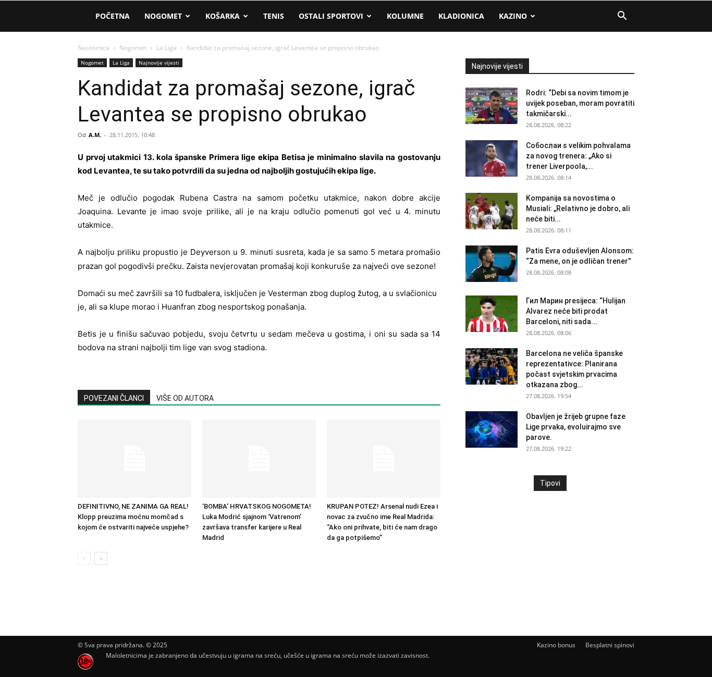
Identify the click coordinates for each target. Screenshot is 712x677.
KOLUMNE (405, 16)
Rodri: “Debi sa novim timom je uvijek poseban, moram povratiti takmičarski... (580, 103)
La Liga (166, 47)
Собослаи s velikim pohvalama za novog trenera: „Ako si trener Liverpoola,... (578, 155)
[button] (621, 17)
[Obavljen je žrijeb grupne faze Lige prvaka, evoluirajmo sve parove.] (491, 429)
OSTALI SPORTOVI (331, 16)
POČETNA (112, 16)
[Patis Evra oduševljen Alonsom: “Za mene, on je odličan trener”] (491, 263)
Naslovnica (93, 47)
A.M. (95, 135)
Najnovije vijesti (159, 62)
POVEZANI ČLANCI (114, 398)
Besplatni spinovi (609, 645)
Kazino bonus (556, 645)
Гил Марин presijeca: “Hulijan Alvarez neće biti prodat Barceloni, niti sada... (575, 311)
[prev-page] (84, 558)
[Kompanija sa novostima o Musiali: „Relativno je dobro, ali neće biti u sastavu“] (491, 211)
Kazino (513, 16)
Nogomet (163, 16)
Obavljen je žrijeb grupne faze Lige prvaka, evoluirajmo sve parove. (575, 426)
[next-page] (100, 558)
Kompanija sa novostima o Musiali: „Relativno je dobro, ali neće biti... (578, 208)
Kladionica (461, 16)
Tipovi (550, 483)
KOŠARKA (222, 16)
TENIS (273, 16)
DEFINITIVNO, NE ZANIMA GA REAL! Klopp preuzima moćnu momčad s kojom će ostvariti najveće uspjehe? (133, 516)
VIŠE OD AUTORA (185, 398)
